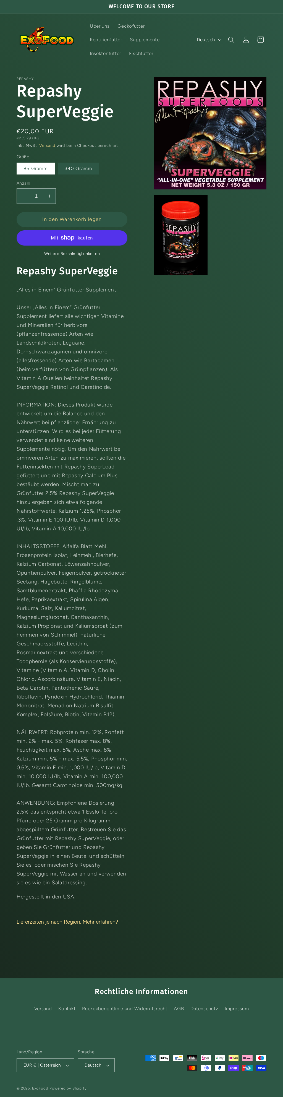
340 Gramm (78, 168)
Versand (47, 145)
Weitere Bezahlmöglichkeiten (72, 253)
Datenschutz (204, 1008)
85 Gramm (35, 168)
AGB (179, 1008)
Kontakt (66, 1008)
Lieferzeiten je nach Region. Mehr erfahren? (67, 922)
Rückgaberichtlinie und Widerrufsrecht (124, 1008)
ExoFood (40, 1088)
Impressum (237, 1008)
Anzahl (23, 183)
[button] (231, 39)
